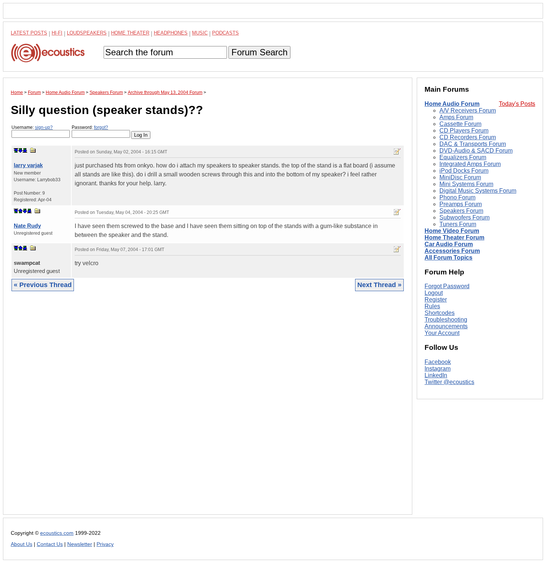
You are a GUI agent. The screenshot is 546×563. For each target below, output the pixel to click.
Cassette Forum (460, 124)
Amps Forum (456, 117)
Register (436, 299)
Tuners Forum (457, 224)
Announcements (446, 326)
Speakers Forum (461, 211)
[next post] (20, 150)
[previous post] (20, 211)
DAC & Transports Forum (472, 144)
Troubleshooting (446, 319)
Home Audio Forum (452, 104)
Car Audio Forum (449, 244)
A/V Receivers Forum (467, 110)
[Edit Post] (397, 151)
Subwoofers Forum (464, 217)
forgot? (101, 127)
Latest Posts (29, 33)
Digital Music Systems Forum (477, 191)
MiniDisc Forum (460, 177)
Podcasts (225, 33)
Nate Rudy (27, 225)
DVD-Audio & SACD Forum (476, 150)
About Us (21, 544)
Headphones (171, 33)
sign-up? (44, 127)
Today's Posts (517, 104)
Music (200, 33)
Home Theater (130, 33)
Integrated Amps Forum (470, 164)
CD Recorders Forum (467, 137)
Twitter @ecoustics (449, 382)
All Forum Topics (448, 257)
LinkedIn (436, 375)
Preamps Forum (460, 204)
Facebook (438, 362)
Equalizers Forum (462, 157)
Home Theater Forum (454, 237)
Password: (90, 127)
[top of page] (16, 150)
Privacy (105, 544)
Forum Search (259, 52)
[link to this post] (33, 150)
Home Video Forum (452, 231)
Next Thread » (379, 285)
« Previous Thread (43, 285)
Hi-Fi (57, 33)
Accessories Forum (452, 251)
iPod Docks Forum (463, 170)
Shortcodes (440, 313)
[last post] (25, 150)
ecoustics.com (57, 533)
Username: (32, 127)
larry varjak (28, 165)
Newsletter (79, 544)
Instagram (438, 368)
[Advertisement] (207, 408)
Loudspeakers (87, 33)
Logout (434, 293)
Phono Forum (457, 197)
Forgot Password (447, 286)
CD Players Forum (463, 130)
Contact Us (50, 544)
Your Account (442, 333)
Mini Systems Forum (466, 184)
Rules (432, 306)
